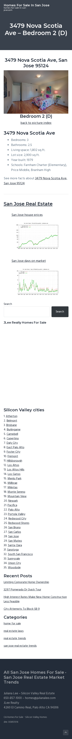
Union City (14, 563)
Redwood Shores (18, 523)
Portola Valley (16, 514)
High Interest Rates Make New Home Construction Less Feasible (35, 599)
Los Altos (13, 465)
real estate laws (14, 631)
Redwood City (17, 518)
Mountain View (17, 496)
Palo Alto (14, 509)
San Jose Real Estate (28, 204)
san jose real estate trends (20, 645)
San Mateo (15, 541)
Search (8, 304)
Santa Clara (15, 545)
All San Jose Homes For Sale (34, 672)
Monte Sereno (16, 492)
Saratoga (13, 549)
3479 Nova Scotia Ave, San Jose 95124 (35, 181)
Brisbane (11, 425)
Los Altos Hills (15, 469)
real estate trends (15, 638)
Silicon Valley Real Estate (38, 693)
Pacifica (12, 505)
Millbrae (12, 483)
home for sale (12, 623)
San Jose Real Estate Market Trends (34, 680)
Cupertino (13, 438)
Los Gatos (14, 474)
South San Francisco (20, 554)
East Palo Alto (15, 447)
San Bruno (14, 527)
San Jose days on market (28, 261)
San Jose (13, 536)
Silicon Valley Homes (36, 717)
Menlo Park (14, 478)
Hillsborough (14, 460)
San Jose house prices (27, 215)
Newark (13, 500)
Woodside (14, 567)
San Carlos (14, 532)
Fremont (13, 456)
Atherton (11, 416)
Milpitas (13, 487)
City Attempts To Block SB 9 (22, 609)
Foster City (13, 452)
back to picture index (36, 123)
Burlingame (13, 429)
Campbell (12, 434)
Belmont (12, 420)
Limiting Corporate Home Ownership (26, 582)
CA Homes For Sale (13, 717)
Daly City (12, 443)
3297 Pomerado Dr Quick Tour (22, 589)
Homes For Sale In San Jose (26, 5)
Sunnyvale (14, 558)
